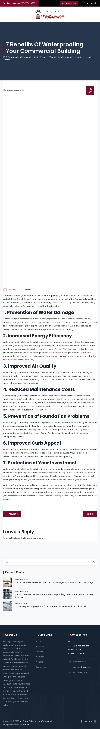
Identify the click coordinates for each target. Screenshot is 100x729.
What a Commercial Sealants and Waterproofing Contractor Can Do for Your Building (54, 596)
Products (40, 656)
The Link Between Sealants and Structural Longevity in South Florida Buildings (54, 582)
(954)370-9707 (20, 3)
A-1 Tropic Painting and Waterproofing (78, 647)
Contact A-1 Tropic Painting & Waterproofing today (50, 495)
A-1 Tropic (12, 289)
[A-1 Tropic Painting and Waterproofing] (50, 14)
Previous (13, 514)
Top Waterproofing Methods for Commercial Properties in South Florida (51, 606)
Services (39, 651)
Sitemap (25, 724)
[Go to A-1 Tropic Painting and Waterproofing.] (4, 57)
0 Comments (25, 289)
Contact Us (41, 667)
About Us (40, 646)
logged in (19, 538)
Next (89, 514)
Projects (39, 662)
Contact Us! (70, 3)
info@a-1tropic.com (82, 667)
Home (38, 641)
